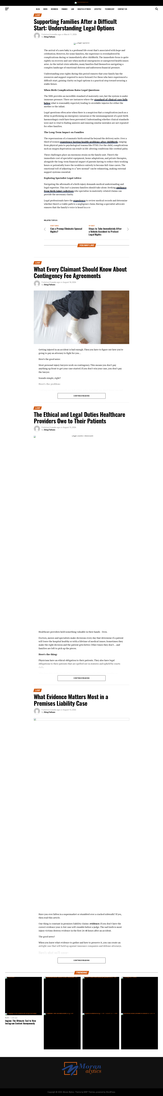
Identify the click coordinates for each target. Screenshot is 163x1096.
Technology (109, 9)
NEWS (45, 9)
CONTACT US (122, 9)
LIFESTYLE (97, 9)
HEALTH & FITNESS (84, 9)
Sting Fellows (49, 37)
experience (79, 200)
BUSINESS (54, 9)
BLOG (38, 9)
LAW (72, 9)
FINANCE (64, 9)
